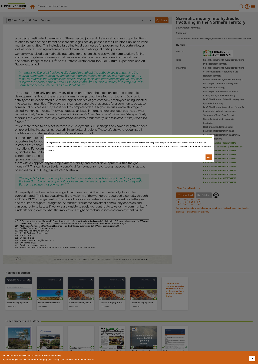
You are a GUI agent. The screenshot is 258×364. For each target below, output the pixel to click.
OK (208, 157)
